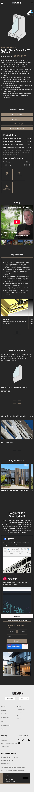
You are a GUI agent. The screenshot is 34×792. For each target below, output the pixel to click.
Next (19, 332)
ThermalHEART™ (5, 746)
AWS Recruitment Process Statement (12, 770)
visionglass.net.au (10, 781)
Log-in (25, 620)
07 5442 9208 (9, 779)
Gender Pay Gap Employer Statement (13, 767)
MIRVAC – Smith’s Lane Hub (14, 490)
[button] (14, 402)
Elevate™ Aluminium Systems (9, 743)
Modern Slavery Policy (8, 760)
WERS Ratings (18, 124)
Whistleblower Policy (7, 764)
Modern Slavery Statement (9, 757)
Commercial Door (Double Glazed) (14, 387)
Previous (14, 332)
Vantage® (4, 740)
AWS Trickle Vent (7, 442)
